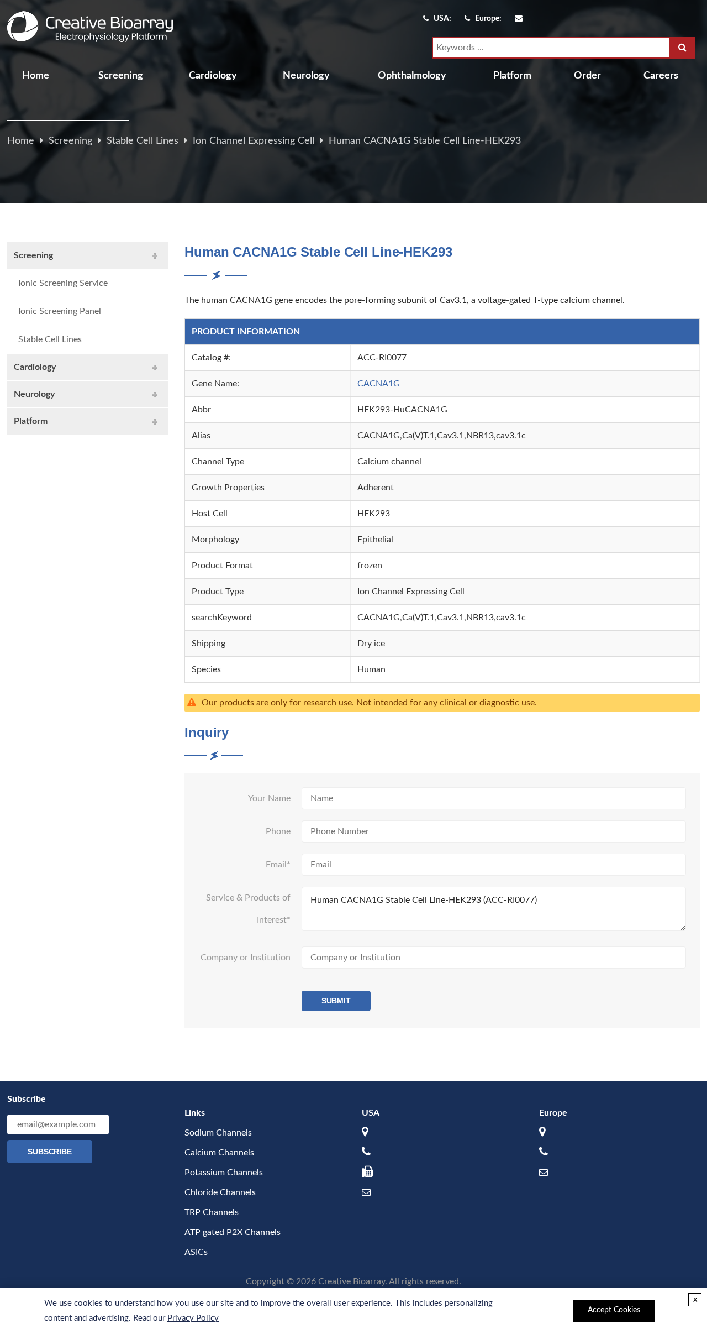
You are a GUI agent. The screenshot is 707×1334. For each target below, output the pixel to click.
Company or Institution (246, 957)
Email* (278, 864)
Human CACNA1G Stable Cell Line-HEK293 (425, 141)
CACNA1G (378, 383)
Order (587, 76)
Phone (278, 831)
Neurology (306, 76)
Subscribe (50, 1151)
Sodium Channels (218, 1132)
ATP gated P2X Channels (232, 1232)
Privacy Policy (193, 1318)
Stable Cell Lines (142, 141)
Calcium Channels (219, 1152)
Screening (120, 76)
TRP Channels (211, 1212)
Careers (660, 76)
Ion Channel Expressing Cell (253, 141)
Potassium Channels (223, 1172)
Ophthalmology (412, 76)
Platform (512, 76)
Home (35, 76)
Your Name (269, 798)
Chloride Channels (220, 1192)
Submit (336, 1000)
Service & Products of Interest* (248, 908)
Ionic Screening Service (63, 283)
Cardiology (213, 76)
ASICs (196, 1252)
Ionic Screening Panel (59, 311)
